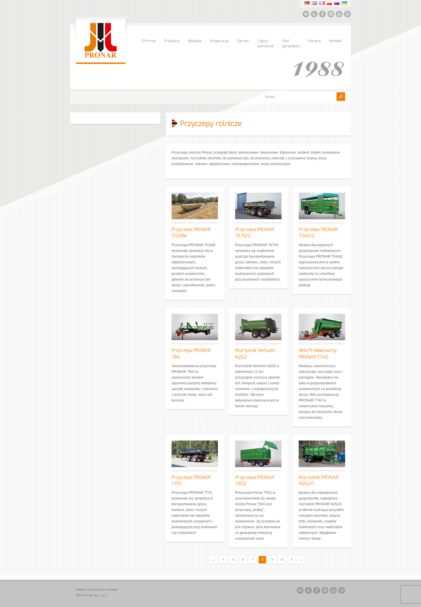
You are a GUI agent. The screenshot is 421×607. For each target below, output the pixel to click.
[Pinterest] (347, 15)
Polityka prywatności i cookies (97, 589)
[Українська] (344, 3)
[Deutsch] (307, 3)
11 (291, 559)
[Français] (321, 3)
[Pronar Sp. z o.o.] (100, 57)
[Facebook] (322, 15)
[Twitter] (314, 15)
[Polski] (329, 3)
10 (282, 559)
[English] (314, 3)
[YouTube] (339, 15)
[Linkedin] (330, 15)
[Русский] (336, 3)
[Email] (305, 15)
